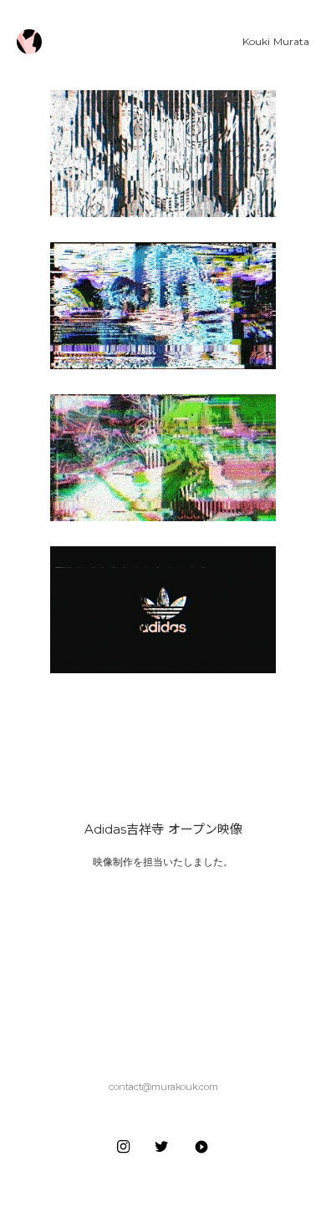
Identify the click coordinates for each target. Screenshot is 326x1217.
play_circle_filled (201, 1146)
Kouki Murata (275, 41)
